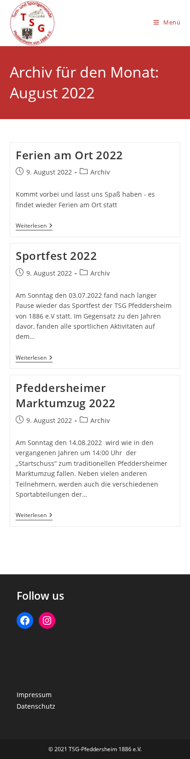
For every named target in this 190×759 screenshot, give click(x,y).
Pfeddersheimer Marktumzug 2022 (66, 395)
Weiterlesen (34, 226)
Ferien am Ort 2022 (69, 155)
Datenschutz (36, 706)
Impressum (34, 694)
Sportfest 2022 (56, 255)
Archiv (100, 172)
